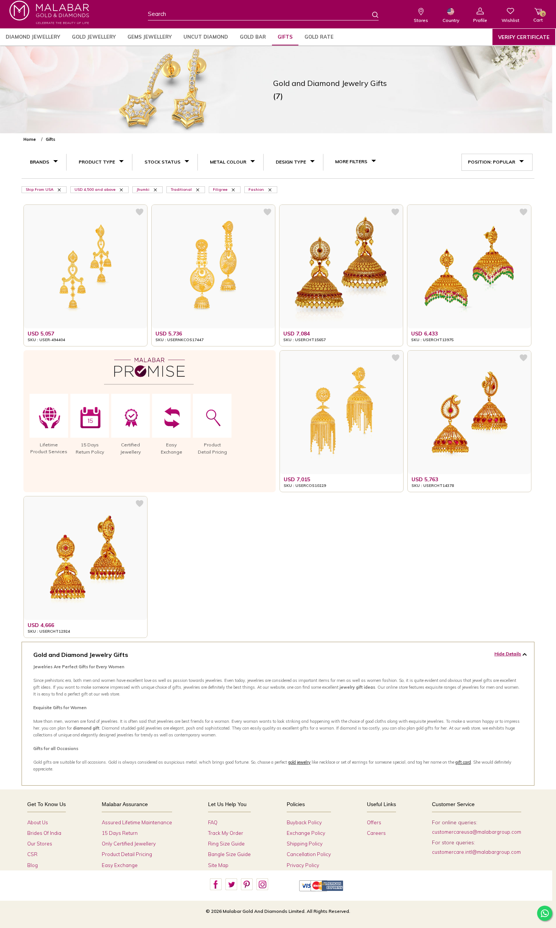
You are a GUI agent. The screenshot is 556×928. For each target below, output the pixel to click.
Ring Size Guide (226, 844)
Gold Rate (319, 37)
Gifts (285, 37)
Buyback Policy (304, 822)
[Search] (371, 14)
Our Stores (39, 844)
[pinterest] (246, 884)
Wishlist (510, 20)
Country (451, 20)
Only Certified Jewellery (129, 844)
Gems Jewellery (149, 37)
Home (29, 139)
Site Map (218, 865)
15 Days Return (120, 833)
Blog (32, 865)
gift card (463, 762)
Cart (538, 17)
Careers (376, 833)
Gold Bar (253, 37)
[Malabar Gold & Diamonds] (49, 12)
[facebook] (215, 884)
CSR (32, 854)
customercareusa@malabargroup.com (476, 832)
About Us (37, 822)
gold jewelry (299, 762)
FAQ (212, 822)
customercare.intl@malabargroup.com (476, 852)
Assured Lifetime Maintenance (137, 822)
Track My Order (225, 833)
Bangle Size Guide (229, 854)
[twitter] (231, 884)
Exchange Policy (306, 833)
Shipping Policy (305, 844)
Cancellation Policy (309, 854)
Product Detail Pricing (127, 854)
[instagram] (262, 884)
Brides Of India (44, 833)
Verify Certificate (524, 37)
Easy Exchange (120, 865)
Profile (480, 20)
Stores (421, 20)
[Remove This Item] (59, 189)
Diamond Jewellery (33, 37)
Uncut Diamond (205, 37)
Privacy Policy (303, 865)
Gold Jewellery (94, 37)
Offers (374, 822)
